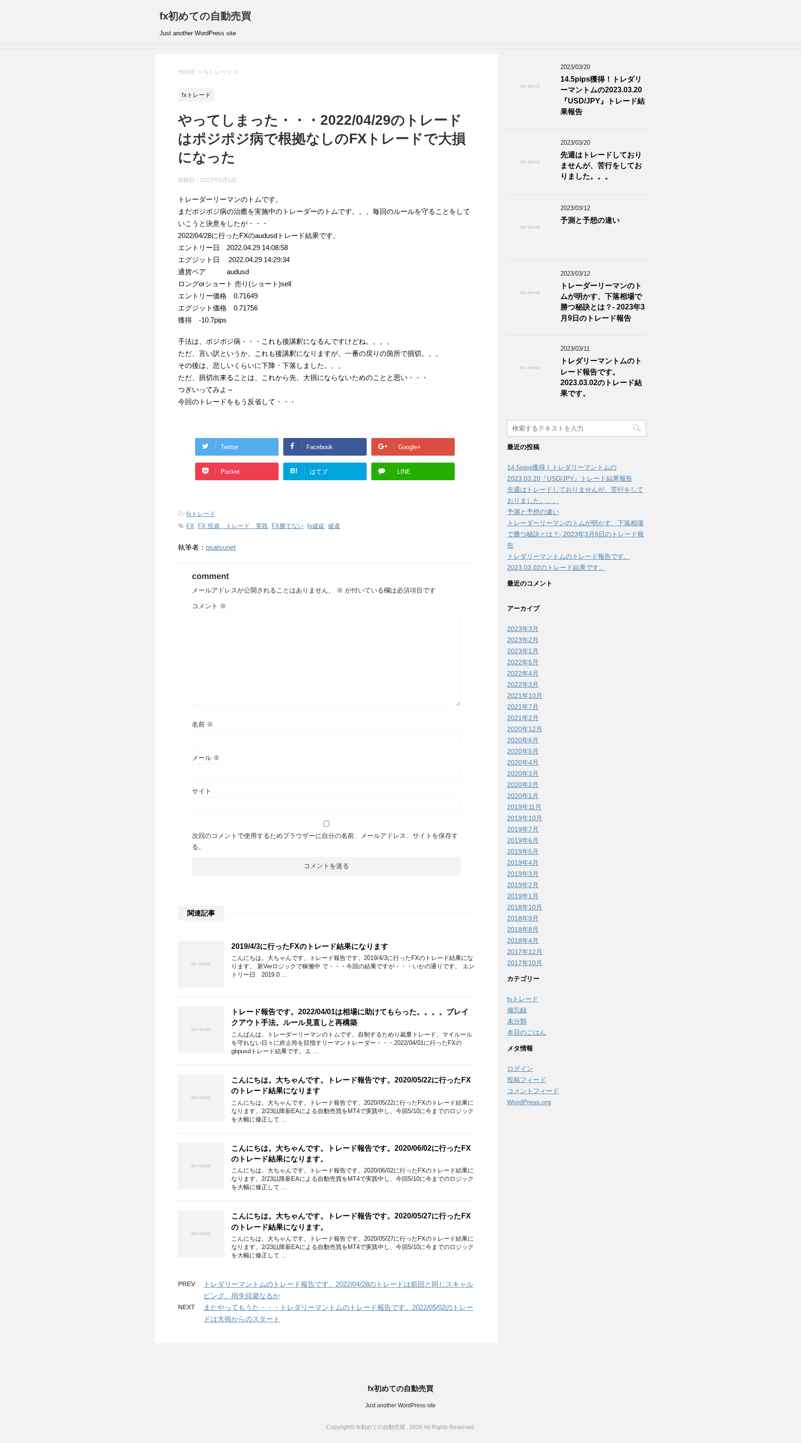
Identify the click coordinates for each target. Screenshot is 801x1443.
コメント (209, 606)
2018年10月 (524, 907)
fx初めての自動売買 (205, 16)
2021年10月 (524, 695)
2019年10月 (524, 818)
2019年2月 (523, 885)
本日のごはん (526, 1032)
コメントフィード (533, 1091)
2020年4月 (523, 762)
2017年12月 (524, 951)
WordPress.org (529, 1102)
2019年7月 (523, 829)
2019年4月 (523, 862)
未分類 (517, 1021)
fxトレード (201, 513)
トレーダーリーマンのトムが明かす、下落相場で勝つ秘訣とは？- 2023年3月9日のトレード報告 (602, 302)
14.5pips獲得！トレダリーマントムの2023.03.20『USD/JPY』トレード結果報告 (602, 95)
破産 (334, 525)
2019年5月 (523, 851)
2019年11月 (524, 807)
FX (190, 525)
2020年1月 (523, 795)
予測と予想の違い (590, 220)
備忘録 (517, 1010)
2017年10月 (524, 962)
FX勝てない (288, 525)
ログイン (520, 1068)
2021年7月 (523, 706)
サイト (201, 791)
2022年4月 (523, 673)
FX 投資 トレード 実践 (233, 525)
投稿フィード (526, 1079)
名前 (202, 724)
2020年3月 (523, 773)
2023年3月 (523, 628)
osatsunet (220, 547)
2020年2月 (523, 784)
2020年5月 (523, 751)
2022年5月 (523, 662)
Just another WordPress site (400, 1405)
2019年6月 (523, 840)
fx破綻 (315, 525)
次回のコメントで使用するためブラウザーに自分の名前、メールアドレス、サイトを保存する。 (325, 841)
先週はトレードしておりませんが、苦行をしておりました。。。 (601, 165)
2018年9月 (523, 918)
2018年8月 (523, 929)
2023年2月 (523, 640)
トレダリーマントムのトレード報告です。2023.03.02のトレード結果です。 (601, 377)
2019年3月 (523, 873)
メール (206, 757)
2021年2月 (523, 718)
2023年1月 (523, 651)
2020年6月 (523, 740)
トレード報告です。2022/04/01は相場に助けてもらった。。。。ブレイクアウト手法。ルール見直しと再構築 (350, 1017)
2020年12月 (524, 729)
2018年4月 (523, 940)
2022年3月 (523, 684)
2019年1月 (523, 896)
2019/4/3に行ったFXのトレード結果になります (309, 946)
